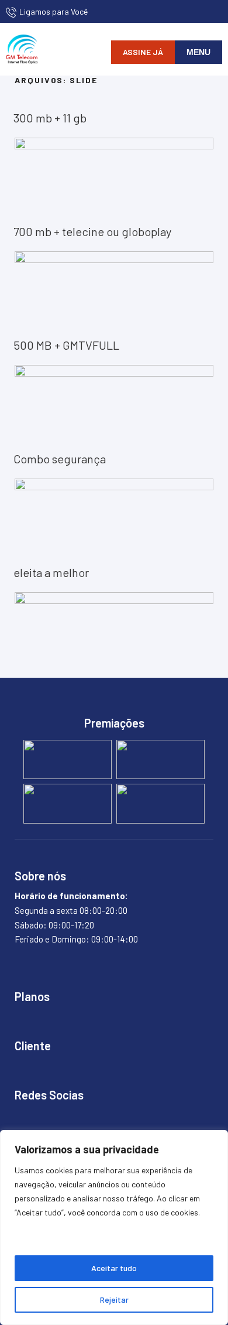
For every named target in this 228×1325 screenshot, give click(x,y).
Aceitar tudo (114, 1268)
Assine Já (143, 52)
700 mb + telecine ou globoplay (92, 231)
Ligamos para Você (53, 11)
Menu (198, 52)
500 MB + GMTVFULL (66, 345)
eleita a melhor (51, 572)
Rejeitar (114, 1299)
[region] (114, 1227)
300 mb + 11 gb (50, 118)
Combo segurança (59, 459)
